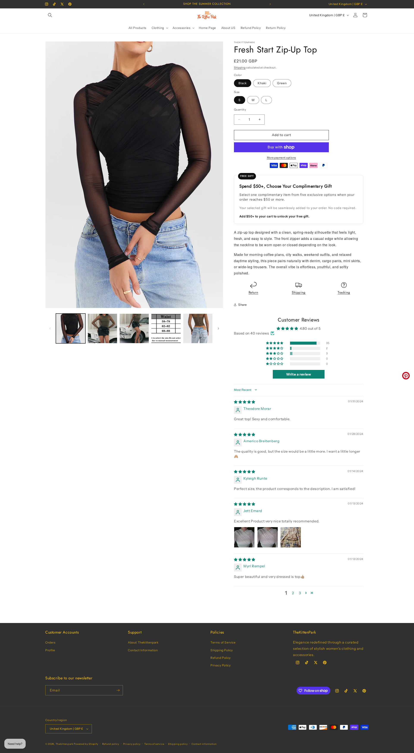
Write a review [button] (298, 374)
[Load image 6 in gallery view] (198, 328)
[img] (244, 402)
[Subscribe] (118, 690)
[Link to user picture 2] (267, 537)
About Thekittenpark (143, 642)
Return (253, 292)
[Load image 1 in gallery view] (70, 328)
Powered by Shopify (86, 743)
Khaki (262, 83)
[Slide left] (50, 328)
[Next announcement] (270, 4)
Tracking (344, 292)
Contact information (203, 743)
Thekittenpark (64, 743)
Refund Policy (220, 658)
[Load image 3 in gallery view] (134, 328)
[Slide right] (218, 328)
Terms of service (154, 743)
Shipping (240, 67)
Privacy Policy (220, 665)
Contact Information (143, 650)
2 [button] (293, 593)
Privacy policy (132, 743)
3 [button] (300, 593)
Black (242, 83)
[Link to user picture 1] (244, 537)
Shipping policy (178, 743)
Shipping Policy (221, 650)
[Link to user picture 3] (290, 537)
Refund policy (110, 743)
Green (282, 83)
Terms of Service (223, 642)
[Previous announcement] (144, 4)
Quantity (240, 109)
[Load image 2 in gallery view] (102, 328)
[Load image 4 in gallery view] (166, 328)
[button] (50, 15)
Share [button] (242, 305)
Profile (50, 650)
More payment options (281, 157)
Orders (50, 642)
